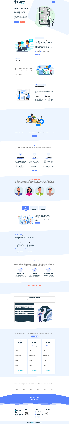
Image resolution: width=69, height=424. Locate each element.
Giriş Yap (46, 2)
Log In (53, 2)
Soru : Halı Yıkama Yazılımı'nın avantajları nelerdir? (23, 315)
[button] (24, 304)
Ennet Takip (32, 422)
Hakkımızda (26, 412)
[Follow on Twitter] (17, 190)
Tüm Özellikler (37, 54)
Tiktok (46, 415)
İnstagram (47, 412)
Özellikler (39, 2)
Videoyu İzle (22, 21)
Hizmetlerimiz (27, 414)
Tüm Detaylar (16, 21)
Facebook (47, 411)
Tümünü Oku (37, 222)
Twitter (47, 413)
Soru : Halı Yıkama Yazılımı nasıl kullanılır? (22, 311)
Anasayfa (26, 411)
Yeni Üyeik (49, 2)
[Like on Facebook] (18, 190)
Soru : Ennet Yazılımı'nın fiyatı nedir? (21, 309)
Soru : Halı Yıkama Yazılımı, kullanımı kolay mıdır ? (22, 313)
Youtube (47, 414)
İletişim (43, 2)
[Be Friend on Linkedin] (19, 190)
